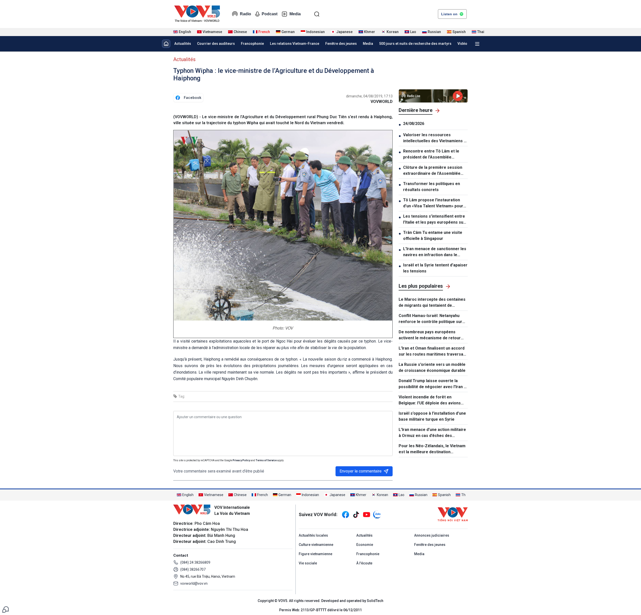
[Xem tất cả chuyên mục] (477, 43)
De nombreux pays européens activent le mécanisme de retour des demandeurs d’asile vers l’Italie (432, 335)
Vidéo (462, 44)
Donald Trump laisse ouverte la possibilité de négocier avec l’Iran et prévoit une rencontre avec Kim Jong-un (433, 384)
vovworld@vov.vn (194, 583)
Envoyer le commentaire (361, 471)
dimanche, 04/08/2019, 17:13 (369, 96)
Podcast (269, 14)
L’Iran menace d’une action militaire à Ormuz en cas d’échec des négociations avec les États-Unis (432, 433)
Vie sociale (308, 563)
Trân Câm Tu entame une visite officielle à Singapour (432, 235)
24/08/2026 (413, 123)
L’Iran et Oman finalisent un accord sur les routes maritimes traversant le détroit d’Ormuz (433, 351)
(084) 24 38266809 (195, 562)
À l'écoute (364, 563)
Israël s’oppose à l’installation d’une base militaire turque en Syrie (432, 416)
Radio (245, 14)
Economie (364, 545)
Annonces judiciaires (431, 535)
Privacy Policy (241, 460)
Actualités (182, 44)
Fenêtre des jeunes (341, 44)
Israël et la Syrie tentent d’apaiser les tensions (435, 268)
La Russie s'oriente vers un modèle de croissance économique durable (432, 367)
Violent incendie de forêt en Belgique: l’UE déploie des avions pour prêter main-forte (430, 400)
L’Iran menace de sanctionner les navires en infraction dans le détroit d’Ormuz (434, 252)
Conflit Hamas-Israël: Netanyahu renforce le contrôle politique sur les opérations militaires (430, 319)
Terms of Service (266, 460)
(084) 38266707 (193, 569)
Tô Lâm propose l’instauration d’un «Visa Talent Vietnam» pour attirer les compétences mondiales (433, 203)
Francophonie (252, 44)
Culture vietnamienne (316, 545)
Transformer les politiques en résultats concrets (431, 186)
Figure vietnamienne (315, 554)
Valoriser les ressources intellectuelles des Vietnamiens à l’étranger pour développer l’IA (434, 138)
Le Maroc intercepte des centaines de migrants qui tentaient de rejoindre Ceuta (432, 303)
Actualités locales (313, 535)
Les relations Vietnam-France (294, 44)
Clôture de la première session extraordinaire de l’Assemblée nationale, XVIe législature (432, 171)
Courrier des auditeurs (216, 44)
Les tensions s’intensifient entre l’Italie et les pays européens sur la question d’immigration (434, 219)
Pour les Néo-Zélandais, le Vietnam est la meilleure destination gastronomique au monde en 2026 (432, 449)
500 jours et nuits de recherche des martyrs (415, 44)
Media (295, 14)
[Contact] (5, 609)
